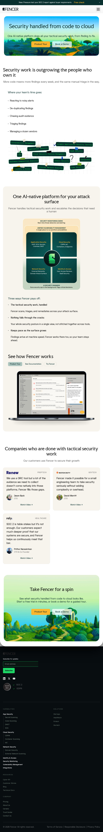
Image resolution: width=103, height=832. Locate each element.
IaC (6, 743)
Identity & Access (9, 758)
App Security (8, 714)
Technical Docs (8, 790)
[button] (98, 9)
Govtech (57, 725)
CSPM (7, 736)
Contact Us (7, 816)
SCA (7, 728)
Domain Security (11, 750)
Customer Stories (9, 783)
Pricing (5, 802)
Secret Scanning (11, 717)
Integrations (7, 768)
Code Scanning (11, 721)
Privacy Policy (93, 827)
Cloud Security (8, 732)
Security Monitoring (10, 761)
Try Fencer (50, 364)
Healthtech (58, 718)
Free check (79, 2)
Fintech (56, 721)
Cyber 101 (6, 780)
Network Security (9, 747)
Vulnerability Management (13, 765)
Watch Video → (26, 505)
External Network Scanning (15, 754)
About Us (6, 805)
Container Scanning (12, 739)
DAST (7, 724)
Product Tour (40, 44)
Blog (4, 787)
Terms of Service (54, 827)
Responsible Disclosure (75, 827)
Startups (57, 714)
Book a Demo (62, 44)
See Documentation (33, 364)
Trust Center (7, 812)
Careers (6, 809)
